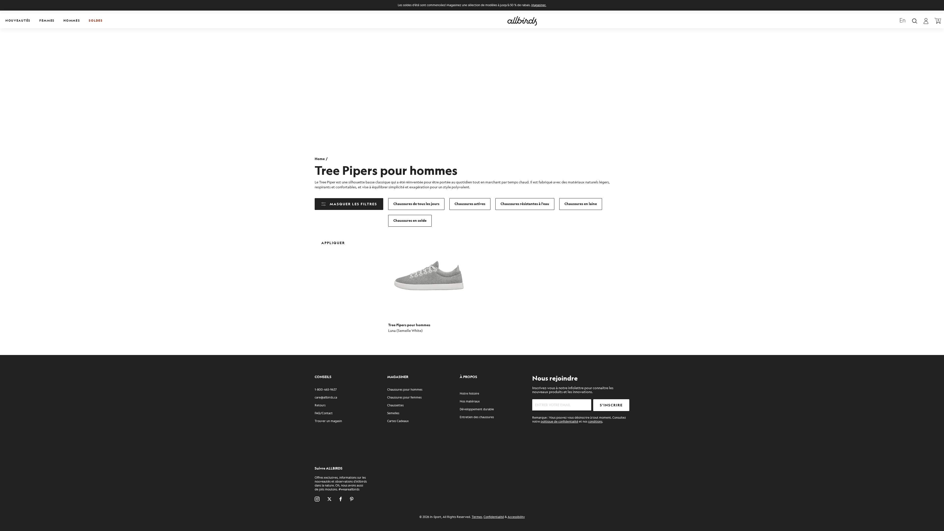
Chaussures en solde (410, 220)
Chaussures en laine (580, 204)
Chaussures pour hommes (404, 389)
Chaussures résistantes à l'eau (525, 204)
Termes (477, 517)
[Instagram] (317, 499)
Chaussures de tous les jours (416, 204)
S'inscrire (611, 405)
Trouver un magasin (328, 421)
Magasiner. (538, 5)
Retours (320, 405)
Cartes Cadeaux (398, 421)
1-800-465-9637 (326, 389)
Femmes (47, 20)
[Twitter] (329, 499)
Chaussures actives (470, 204)
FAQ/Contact (324, 413)
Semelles (393, 413)
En (903, 21)
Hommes (71, 20)
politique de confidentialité (559, 421)
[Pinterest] (352, 499)
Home (320, 159)
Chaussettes (395, 405)
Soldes (96, 20)
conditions (595, 421)
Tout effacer (366, 239)
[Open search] (915, 21)
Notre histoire (469, 393)
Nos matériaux (470, 401)
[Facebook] (340, 499)
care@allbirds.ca (326, 397)
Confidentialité (494, 517)
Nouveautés (17, 20)
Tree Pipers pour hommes (409, 325)
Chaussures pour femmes (404, 397)
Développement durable (477, 409)
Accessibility (516, 517)
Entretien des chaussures (477, 417)
